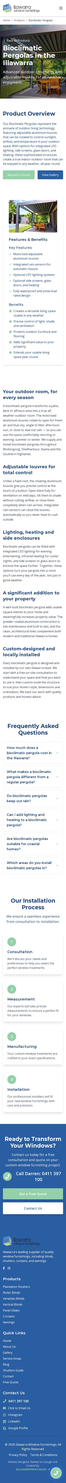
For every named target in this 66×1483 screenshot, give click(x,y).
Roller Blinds (11, 1293)
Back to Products (18, 40)
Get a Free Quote (33, 1194)
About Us (9, 1347)
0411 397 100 (18, 1401)
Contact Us (33, 1208)
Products (19, 20)
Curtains (9, 1316)
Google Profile (18, 1428)
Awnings (9, 1322)
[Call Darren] (56, 1473)
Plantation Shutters (16, 1287)
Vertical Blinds (12, 1304)
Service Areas (12, 1358)
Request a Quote (18, 175)
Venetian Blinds (13, 1299)
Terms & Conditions (43, 1455)
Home (6, 20)
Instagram (15, 1415)
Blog (6, 1364)
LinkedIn (14, 1421)
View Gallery (50, 175)
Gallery (7, 1353)
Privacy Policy (18, 1455)
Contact (8, 1376)
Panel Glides (11, 1310)
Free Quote (10, 1382)
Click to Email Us (19, 1408)
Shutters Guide (13, 1370)
